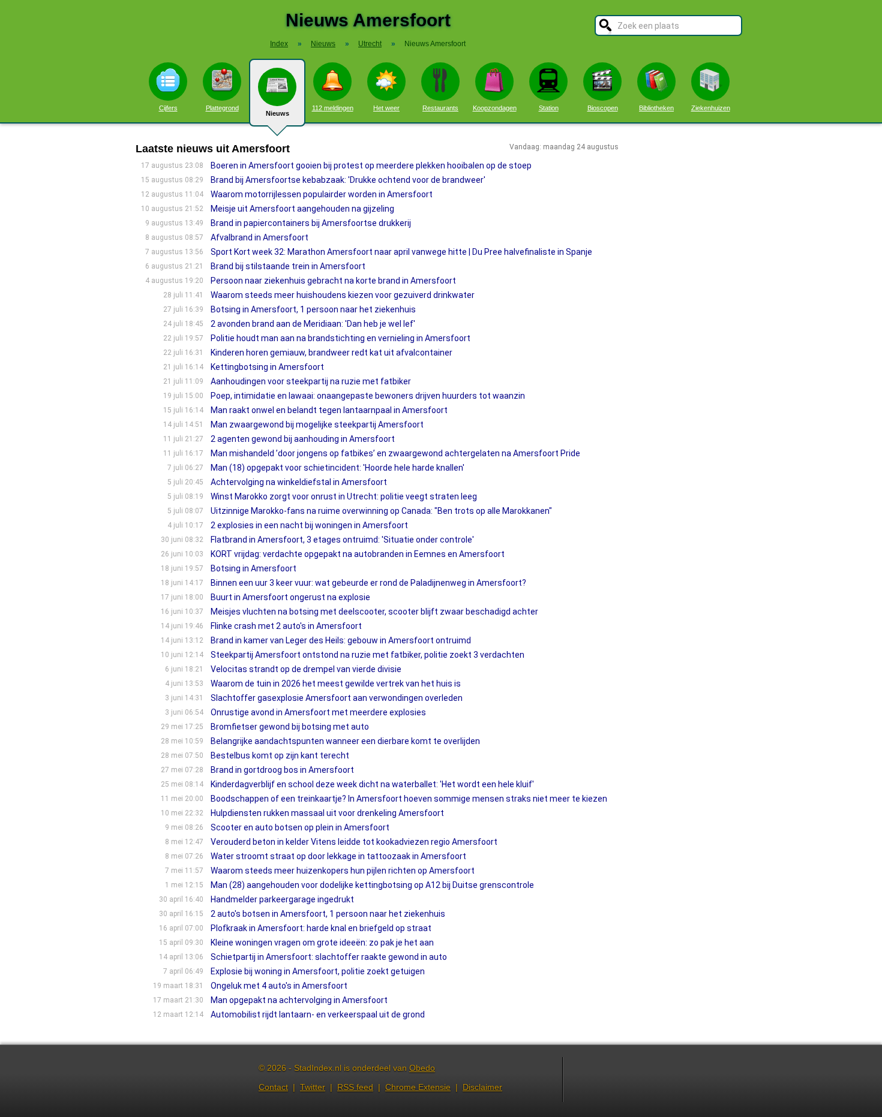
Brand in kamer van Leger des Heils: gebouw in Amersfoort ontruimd (341, 640)
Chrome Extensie (418, 1087)
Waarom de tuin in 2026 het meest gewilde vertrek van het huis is (336, 683)
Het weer (386, 108)
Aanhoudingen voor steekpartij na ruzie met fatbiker (311, 381)
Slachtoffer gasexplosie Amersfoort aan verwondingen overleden (337, 698)
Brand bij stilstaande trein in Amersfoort (288, 266)
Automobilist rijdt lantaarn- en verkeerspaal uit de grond (318, 1014)
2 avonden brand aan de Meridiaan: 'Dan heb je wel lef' (313, 324)
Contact (273, 1087)
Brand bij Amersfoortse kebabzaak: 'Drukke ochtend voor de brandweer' (348, 180)
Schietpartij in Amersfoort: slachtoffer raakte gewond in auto (329, 957)
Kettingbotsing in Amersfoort (267, 367)
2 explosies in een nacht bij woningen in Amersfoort (309, 525)
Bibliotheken (656, 108)
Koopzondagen (495, 108)
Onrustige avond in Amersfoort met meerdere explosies (318, 712)
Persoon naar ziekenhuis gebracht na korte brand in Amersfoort (333, 280)
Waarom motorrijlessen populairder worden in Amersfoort (322, 194)
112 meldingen (332, 108)
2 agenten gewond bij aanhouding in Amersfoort (303, 439)
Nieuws (277, 113)
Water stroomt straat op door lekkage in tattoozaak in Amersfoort (338, 856)
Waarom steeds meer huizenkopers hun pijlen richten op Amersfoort (343, 870)
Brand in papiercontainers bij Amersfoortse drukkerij (311, 223)
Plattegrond (222, 108)
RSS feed (355, 1087)
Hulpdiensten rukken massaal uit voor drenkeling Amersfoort (327, 813)
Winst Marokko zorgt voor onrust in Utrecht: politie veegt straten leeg (344, 496)
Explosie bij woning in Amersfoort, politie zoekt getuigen (318, 971)
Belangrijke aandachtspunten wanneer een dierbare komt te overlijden (345, 741)
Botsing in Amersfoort (253, 568)
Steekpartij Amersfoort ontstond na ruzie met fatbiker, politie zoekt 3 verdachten (367, 655)
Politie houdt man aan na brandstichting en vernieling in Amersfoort (340, 338)
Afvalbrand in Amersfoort (259, 237)
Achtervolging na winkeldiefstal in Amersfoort (299, 482)
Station (549, 108)
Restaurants (440, 108)
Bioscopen (602, 108)
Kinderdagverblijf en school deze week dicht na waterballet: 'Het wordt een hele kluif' (372, 784)
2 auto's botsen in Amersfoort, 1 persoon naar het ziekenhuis (328, 914)
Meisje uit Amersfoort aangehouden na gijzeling (302, 208)
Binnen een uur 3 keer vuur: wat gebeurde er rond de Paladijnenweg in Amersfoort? (368, 583)
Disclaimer (482, 1087)
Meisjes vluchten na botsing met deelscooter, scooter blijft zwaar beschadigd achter (374, 611)
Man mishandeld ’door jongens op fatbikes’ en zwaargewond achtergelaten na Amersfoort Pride (395, 453)
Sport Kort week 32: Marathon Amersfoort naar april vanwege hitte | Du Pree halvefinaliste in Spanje (401, 252)
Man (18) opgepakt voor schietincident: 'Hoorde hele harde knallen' (337, 467)
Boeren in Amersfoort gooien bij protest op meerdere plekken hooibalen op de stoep (371, 165)
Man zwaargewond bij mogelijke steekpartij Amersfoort (317, 424)
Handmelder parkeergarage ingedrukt (282, 899)
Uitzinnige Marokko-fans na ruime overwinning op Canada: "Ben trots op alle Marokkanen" (381, 511)
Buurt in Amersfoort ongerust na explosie (290, 597)
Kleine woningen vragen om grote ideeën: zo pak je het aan (322, 942)
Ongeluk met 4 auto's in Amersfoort (279, 985)
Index (279, 44)
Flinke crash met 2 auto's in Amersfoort (286, 626)
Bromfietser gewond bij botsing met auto (290, 726)
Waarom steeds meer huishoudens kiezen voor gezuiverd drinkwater (343, 295)
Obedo (422, 1068)
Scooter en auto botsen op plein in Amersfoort (300, 827)
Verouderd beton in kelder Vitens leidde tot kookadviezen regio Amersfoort (354, 842)
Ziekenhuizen (710, 108)
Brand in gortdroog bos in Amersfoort (282, 770)
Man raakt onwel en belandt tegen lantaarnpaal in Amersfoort (329, 410)
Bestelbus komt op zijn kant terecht (280, 755)
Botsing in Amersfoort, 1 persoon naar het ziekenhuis (313, 309)
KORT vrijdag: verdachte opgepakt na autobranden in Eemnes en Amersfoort (358, 554)
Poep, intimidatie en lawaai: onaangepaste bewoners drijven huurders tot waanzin (368, 396)
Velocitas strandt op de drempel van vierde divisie (306, 669)
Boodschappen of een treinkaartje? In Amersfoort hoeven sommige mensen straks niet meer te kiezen (409, 798)
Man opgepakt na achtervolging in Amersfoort (299, 1000)
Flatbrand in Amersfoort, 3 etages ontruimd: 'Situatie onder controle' (342, 539)
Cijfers (168, 108)
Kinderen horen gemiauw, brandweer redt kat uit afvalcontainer (331, 352)
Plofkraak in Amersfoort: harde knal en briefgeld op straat (321, 928)
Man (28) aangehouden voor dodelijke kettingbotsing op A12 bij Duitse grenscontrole (372, 885)
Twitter (312, 1087)
